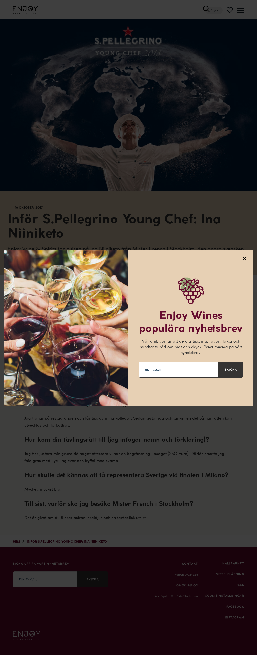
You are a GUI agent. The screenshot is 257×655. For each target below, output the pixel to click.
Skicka (231, 369)
